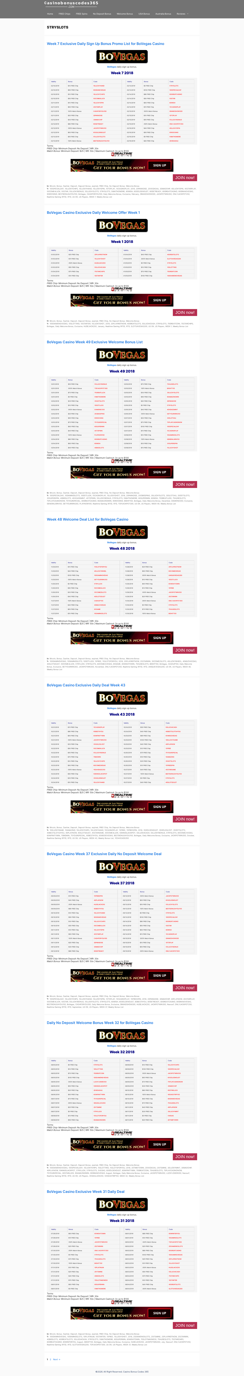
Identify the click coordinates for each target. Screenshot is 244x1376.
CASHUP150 (98, 601)
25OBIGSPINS (99, 414)
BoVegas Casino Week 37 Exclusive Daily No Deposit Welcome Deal (104, 854)
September (76, 1007)
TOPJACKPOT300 (100, 388)
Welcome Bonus (125, 13)
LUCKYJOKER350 (100, 1082)
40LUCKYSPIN (174, 128)
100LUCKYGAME (172, 740)
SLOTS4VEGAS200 (174, 259)
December (166, 501)
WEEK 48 (187, 667)
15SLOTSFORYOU (100, 567)
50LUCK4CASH (100, 267)
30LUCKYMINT (173, 1111)
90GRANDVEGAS (99, 90)
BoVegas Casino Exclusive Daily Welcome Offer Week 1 (93, 212)
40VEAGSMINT (172, 410)
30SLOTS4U (171, 418)
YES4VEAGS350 (99, 770)
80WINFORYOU (174, 1234)
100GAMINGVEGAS (101, 575)
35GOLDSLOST (99, 744)
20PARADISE (97, 115)
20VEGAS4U (173, 141)
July (163, 1342)
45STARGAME (171, 770)
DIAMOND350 (99, 410)
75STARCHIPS (99, 271)
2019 (133, 189)
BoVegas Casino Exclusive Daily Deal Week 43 (86, 685)
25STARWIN (173, 596)
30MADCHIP (97, 120)
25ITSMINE (98, 1107)
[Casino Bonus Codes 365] (71, 4)
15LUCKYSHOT (99, 259)
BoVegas (111, 66)
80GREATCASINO (175, 94)
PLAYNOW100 (99, 435)
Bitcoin (52, 186)
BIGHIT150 (171, 388)
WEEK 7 (92, 197)
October (190, 835)
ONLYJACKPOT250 (176, 124)
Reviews (181, 13)
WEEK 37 (103, 1007)
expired (95, 186)
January (101, 326)
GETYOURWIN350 (173, 414)
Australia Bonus (163, 13)
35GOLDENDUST (99, 778)
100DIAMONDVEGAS (174, 276)
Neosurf (170, 1004)
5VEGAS (171, 1116)
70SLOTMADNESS (101, 1280)
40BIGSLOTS (99, 448)
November (99, 667)
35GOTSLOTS (99, 401)
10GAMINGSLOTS (173, 435)
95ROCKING (173, 132)
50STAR (172, 98)
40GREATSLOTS (173, 255)
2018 (123, 495)
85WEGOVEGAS (171, 736)
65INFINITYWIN (99, 736)
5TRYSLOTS (173, 86)
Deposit (73, 186)
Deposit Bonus (84, 186)
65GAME (97, 609)
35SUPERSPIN (172, 443)
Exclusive (126, 194)
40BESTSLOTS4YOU (173, 731)
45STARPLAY (98, 107)
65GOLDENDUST (99, 132)
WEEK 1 (168, 326)
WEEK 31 (127, 1345)
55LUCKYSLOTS (99, 137)
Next (56, 1359)
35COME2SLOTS (100, 592)
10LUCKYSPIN (98, 103)
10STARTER (98, 276)
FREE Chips (64, 13)
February (135, 194)
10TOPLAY (173, 115)
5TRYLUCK (98, 584)
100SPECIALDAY (175, 90)
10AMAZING (170, 757)
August (109, 1173)
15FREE (171, 588)
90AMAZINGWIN (173, 397)
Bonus (59, 186)
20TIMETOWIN (173, 1120)
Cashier (66, 186)
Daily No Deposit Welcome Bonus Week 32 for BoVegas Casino (100, 1023)
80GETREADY (98, 124)
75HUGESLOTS (172, 384)
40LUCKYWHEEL (100, 571)
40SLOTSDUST (99, 596)
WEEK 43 (93, 838)
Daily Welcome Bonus (112, 194)
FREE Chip (103, 186)
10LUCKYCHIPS (99, 94)
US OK (75, 197)
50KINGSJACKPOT (100, 774)
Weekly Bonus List (104, 197)
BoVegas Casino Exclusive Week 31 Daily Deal (86, 1191)
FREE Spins (81, 13)
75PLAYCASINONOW (174, 422)
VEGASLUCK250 (99, 1103)
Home (50, 13)
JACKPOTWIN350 (99, 128)
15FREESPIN (170, 765)
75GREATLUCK (99, 393)
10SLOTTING (172, 267)
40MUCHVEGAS (100, 605)
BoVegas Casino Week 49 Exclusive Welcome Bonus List (95, 342)
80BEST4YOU (98, 731)
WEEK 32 (124, 1176)
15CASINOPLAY (175, 107)
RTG (69, 197)
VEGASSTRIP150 (174, 1094)
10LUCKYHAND (98, 86)
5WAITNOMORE (175, 137)
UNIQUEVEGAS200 (175, 575)
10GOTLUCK (99, 405)
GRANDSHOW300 (175, 111)
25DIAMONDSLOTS (176, 1246)
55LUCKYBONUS (175, 120)
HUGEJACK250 (99, 263)
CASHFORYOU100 (99, 111)
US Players (83, 197)
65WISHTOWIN (174, 584)
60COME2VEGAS (175, 571)
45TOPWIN (98, 431)
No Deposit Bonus (102, 13)
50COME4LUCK (99, 98)
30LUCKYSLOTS (173, 393)
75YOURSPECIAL (100, 422)
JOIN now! (185, 177)
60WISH (172, 103)
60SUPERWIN (99, 426)
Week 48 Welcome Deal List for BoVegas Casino (87, 519)
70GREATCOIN (172, 271)
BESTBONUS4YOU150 (101, 141)
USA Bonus (144, 13)
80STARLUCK (173, 1090)
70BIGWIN (97, 757)
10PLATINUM (99, 1267)
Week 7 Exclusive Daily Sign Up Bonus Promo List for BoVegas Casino (105, 44)
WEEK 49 (155, 504)
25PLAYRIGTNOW (100, 255)
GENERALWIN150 (173, 439)
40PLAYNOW (170, 744)
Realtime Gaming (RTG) (57, 197)
